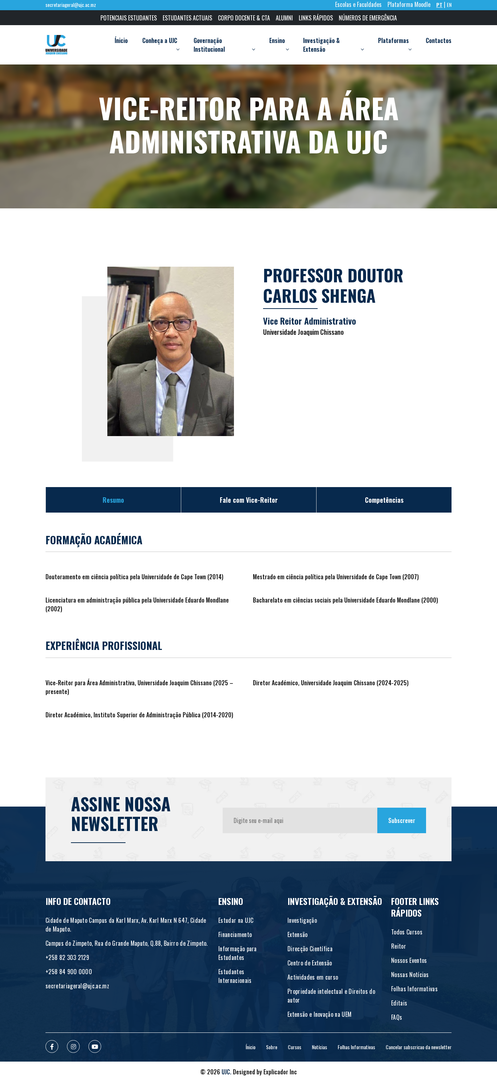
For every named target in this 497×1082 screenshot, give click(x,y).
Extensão (297, 934)
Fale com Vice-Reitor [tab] (249, 500)
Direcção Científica (310, 948)
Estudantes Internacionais (234, 976)
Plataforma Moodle (408, 4)
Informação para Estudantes (237, 953)
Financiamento (235, 934)
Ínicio (121, 40)
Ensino (277, 40)
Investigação (302, 920)
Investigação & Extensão (321, 45)
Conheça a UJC (159, 40)
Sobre (271, 1047)
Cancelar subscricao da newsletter (419, 1047)
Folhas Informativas (414, 988)
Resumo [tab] (113, 500)
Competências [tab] (384, 500)
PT (439, 4)
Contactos (439, 40)
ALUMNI (284, 17)
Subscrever (401, 820)
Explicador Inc (280, 1071)
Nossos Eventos (409, 960)
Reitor (398, 946)
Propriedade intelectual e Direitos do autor (331, 995)
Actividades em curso (312, 977)
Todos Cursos (406, 932)
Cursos (294, 1047)
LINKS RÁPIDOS (316, 17)
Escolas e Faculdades (358, 4)
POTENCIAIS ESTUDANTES (128, 17)
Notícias (319, 1047)
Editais (399, 1003)
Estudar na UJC (235, 920)
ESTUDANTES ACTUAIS (187, 17)
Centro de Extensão (309, 962)
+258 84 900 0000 (68, 971)
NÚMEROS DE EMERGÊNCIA (368, 17)
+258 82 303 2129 (67, 957)
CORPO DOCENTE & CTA (244, 17)
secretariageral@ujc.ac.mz (70, 4)
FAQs (396, 1017)
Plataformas (393, 40)
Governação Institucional (209, 45)
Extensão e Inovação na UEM (319, 1014)
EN (449, 4)
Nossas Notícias (410, 974)
